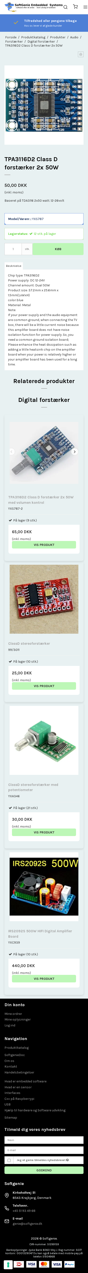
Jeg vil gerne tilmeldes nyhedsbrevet (41, 1160)
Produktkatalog (16, 1048)
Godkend (44, 1170)
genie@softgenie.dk (27, 1224)
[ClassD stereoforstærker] (44, 601)
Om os (9, 1061)
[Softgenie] (33, 7)
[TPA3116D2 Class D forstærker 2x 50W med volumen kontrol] (44, 454)
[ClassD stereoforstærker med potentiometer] (44, 742)
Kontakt (10, 1067)
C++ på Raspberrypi (19, 1099)
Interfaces (12, 1093)
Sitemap (10, 1118)
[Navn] (44, 1140)
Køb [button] (58, 249)
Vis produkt (44, 545)
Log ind (9, 1025)
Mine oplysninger (17, 1019)
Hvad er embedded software (25, 1081)
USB (7, 1104)
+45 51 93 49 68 (24, 1211)
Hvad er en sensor (18, 1087)
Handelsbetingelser (19, 1072)
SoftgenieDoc (14, 1055)
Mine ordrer (13, 1014)
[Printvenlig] (81, 54)
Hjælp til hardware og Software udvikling (34, 1110)
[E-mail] (44, 1150)
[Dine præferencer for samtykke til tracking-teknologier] (8, 1264)
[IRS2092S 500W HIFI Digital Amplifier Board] (44, 888)
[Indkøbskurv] (75, 7)
